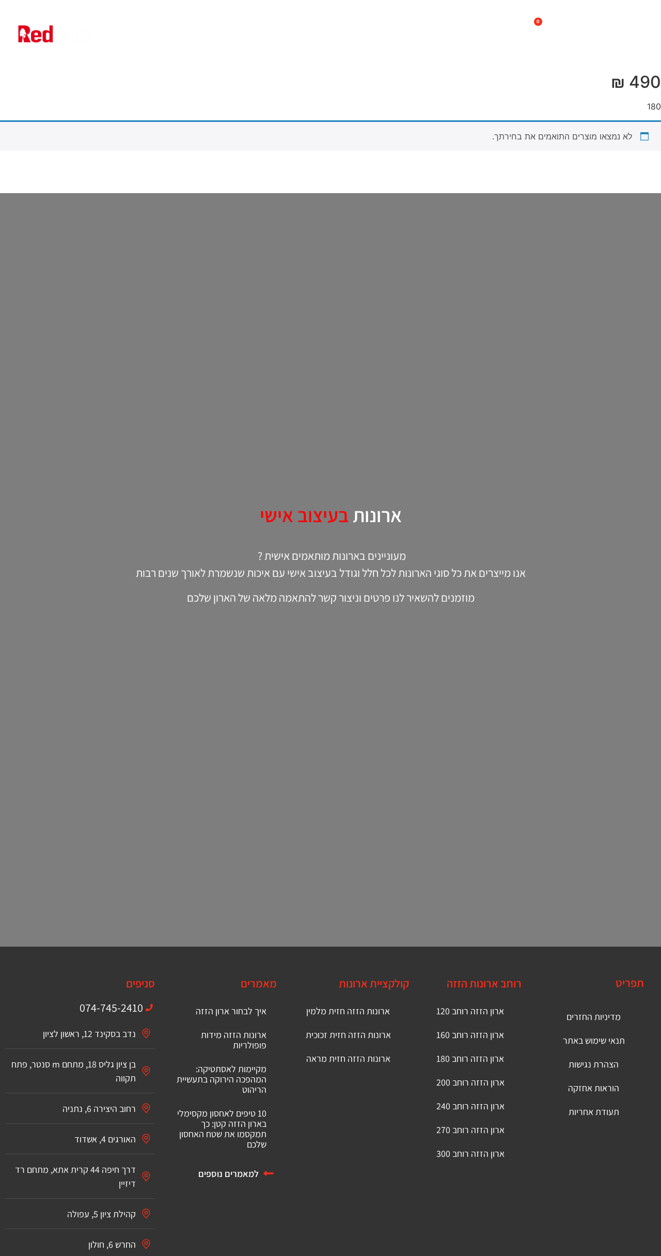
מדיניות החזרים (593, 1017)
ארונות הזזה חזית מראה (348, 1058)
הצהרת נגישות (594, 1064)
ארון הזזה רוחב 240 (470, 1106)
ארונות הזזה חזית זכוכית (348, 1035)
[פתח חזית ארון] (389, 22)
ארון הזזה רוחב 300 (470, 1153)
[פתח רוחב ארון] (325, 22)
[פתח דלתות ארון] (253, 22)
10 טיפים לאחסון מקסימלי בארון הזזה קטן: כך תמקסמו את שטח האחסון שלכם (221, 1128)
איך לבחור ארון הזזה (231, 1011)
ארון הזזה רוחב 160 (470, 1035)
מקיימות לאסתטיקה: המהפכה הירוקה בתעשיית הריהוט (221, 1079)
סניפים (140, 983)
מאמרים (259, 983)
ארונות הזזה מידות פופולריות (233, 1040)
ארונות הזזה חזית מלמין (348, 1011)
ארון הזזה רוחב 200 (470, 1082)
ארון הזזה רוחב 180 (470, 1058)
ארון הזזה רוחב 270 (470, 1130)
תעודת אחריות (594, 1112)
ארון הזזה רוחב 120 (470, 1011)
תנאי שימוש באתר (594, 1040)
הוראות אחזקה (593, 1088)
